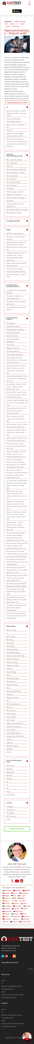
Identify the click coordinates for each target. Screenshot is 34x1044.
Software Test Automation (14, 723)
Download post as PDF (17, 102)
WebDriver (9, 743)
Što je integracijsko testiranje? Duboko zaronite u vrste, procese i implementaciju (17, 561)
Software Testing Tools (13, 726)
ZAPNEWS (9, 749)
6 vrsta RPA (10, 189)
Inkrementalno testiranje (14, 354)
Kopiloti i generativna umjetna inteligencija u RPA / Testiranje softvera (16, 113)
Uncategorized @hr (7, 989)
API (7, 788)
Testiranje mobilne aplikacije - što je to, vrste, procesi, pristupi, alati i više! (17, 402)
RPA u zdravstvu (11, 179)
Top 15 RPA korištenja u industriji (17, 209)
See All (30, 969)
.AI (2, 983)
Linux (8, 791)
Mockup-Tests (10, 681)
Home (3, 980)
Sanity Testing (10, 714)
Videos (22, 24)
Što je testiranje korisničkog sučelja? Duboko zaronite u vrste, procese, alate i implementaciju (17, 553)
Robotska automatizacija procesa (11, 986)
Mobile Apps (10, 772)
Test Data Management (13, 733)
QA (7, 782)
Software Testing (19, 21)
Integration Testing (12, 665)
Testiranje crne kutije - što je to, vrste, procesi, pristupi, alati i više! (16, 432)
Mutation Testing (11, 685)
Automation (10, 643)
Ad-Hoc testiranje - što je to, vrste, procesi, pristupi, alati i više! (15, 418)
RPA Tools (9, 707)
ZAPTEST (19, 867)
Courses (7, 26)
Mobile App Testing (12, 678)
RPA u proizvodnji (12, 176)
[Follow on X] (10, 956)
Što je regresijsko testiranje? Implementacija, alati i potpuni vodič (16, 591)
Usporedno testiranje (13, 326)
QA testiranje (10, 345)
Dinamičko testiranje (13, 333)
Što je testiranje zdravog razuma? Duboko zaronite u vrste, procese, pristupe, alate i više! (17, 545)
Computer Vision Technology (15, 656)
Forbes (23, 877)
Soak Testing (10, 720)
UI (7, 785)
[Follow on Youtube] (17, 881)
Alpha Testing (10, 636)
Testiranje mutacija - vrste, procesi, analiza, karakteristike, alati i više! (16, 446)
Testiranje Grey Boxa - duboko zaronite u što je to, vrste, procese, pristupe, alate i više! (16, 454)
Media (8, 675)
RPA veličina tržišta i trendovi (15, 172)
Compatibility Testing (13, 652)
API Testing (9, 640)
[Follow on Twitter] (12, 881)
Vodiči (3, 992)
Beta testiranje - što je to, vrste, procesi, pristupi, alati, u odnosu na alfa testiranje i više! (16, 394)
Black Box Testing (12, 649)
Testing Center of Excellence (15, 736)
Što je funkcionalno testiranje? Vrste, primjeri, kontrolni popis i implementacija (16, 615)
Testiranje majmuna (12, 351)
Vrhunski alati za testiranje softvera (12, 995)
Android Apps (10, 795)
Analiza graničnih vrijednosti (15, 329)
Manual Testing (11, 672)
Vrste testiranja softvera (8, 997)
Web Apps (9, 769)
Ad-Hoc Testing (11, 630)
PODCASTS (9, 694)
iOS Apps (9, 778)
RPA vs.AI (9, 130)
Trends (12, 24)
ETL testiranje (10, 323)
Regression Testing (12, 697)
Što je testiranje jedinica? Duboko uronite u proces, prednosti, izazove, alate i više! (17, 577)
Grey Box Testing (11, 662)
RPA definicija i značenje (14, 213)
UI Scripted (9, 806)
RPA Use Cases (11, 710)
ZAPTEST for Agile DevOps (14, 233)
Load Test (9, 669)
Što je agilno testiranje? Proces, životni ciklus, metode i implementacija (16, 607)
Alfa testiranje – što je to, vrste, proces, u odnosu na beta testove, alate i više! (16, 386)
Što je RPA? (9, 201)
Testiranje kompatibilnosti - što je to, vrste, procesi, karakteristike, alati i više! (17, 378)
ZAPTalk (8, 752)
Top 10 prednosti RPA (13, 182)
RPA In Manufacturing (13, 704)
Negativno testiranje (12, 348)
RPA (6, 24)
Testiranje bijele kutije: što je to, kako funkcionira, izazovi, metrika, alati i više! (16, 410)
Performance (10, 766)
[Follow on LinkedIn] (21, 881)
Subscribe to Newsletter (17, 829)
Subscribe (16, 26)
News (8, 688)
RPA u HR (9, 166)
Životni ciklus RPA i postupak (15, 197)
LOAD (8, 819)
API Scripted (10, 813)
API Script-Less (11, 816)
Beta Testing (10, 646)
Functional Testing (12, 659)
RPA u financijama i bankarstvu (16, 169)
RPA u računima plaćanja (14, 160)
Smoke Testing (11, 717)
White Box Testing (12, 746)
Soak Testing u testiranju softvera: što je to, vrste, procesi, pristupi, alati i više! (16, 360)
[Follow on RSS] (14, 956)
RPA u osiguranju (11, 163)
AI (17, 24)
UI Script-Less (10, 810)
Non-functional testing (13, 691)
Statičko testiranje (12, 336)
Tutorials (9, 739)
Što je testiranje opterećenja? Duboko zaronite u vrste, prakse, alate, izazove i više (16, 599)
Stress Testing (10, 730)
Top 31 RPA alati (11, 185)
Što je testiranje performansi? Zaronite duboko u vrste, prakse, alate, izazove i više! (16, 569)
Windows (9, 775)
